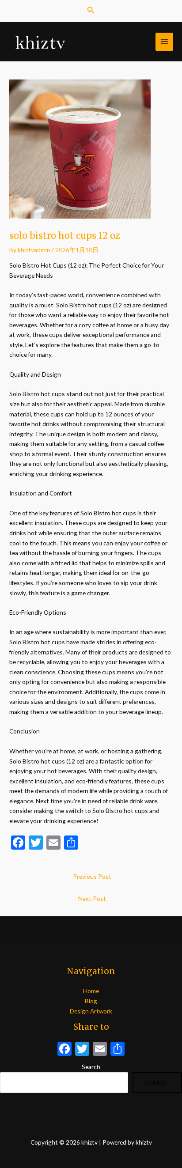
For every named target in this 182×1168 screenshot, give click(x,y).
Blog (91, 1001)
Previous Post (92, 876)
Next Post (92, 898)
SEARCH (157, 1082)
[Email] (100, 1050)
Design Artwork (91, 1011)
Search (91, 1066)
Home (91, 990)
